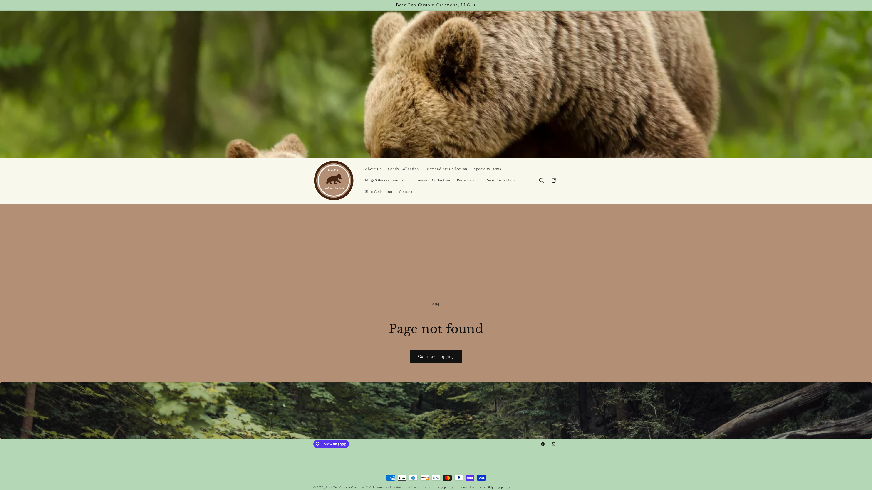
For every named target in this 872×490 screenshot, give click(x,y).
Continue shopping (436, 356)
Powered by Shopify (387, 487)
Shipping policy (498, 487)
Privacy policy (443, 487)
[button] (542, 180)
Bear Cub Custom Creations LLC (349, 487)
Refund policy (417, 487)
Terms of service (470, 487)
